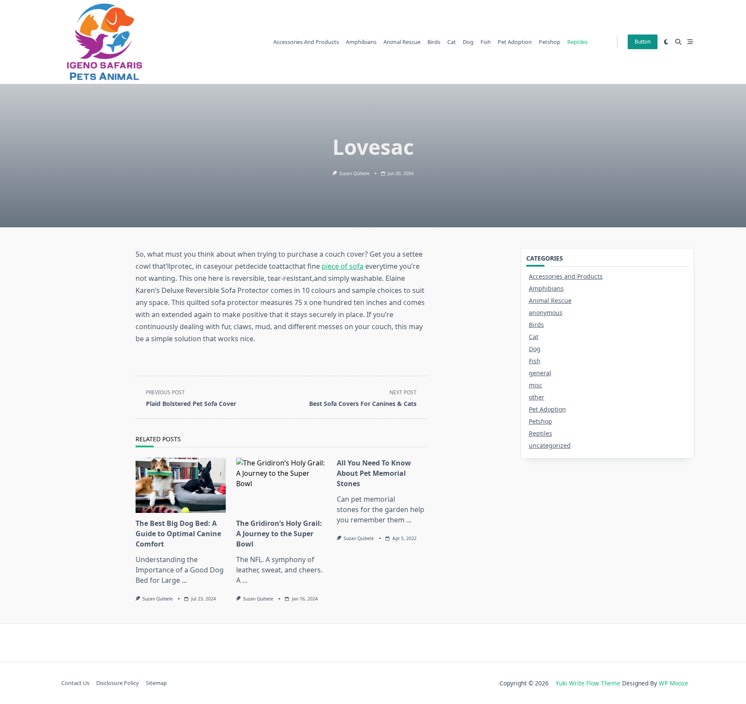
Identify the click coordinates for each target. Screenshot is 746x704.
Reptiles (577, 42)
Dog (468, 42)
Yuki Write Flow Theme (588, 683)
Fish (485, 42)
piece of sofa (343, 266)
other (536, 397)
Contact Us (75, 683)
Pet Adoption (515, 42)
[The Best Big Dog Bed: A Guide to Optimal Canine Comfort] (181, 485)
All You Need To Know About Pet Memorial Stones (374, 473)
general (540, 373)
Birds (433, 42)
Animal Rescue (401, 42)
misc (535, 385)
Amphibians (361, 42)
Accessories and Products (306, 42)
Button (643, 41)
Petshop (549, 42)
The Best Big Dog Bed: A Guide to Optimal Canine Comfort (178, 534)
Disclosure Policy (117, 683)
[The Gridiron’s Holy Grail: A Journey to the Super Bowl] (281, 485)
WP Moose (673, 683)
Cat (451, 42)
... (184, 580)
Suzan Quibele (354, 173)
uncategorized (550, 445)
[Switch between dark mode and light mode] (666, 42)
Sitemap (156, 683)
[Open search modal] (678, 42)
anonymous (546, 312)
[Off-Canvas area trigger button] (690, 42)
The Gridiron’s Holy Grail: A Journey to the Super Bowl (279, 534)
